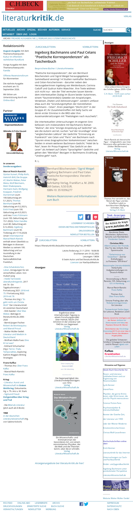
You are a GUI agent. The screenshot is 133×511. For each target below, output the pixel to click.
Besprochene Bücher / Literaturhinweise (54, 68)
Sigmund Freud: (16, 397)
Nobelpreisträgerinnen (117, 302)
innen (123, 432)
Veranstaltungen (13, 509)
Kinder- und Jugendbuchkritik (116, 464)
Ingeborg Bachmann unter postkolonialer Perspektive (115, 469)
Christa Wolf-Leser (111, 432)
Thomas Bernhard (11, 202)
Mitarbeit (8, 34)
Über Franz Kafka (117, 296)
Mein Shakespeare (12, 186)
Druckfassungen (12, 506)
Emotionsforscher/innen (114, 428)
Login (32, 34)
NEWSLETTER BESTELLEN (82, 234)
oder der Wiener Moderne (115, 423)
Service (65, 29)
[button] (80, 217)
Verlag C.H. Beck (117, 210)
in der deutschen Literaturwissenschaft (13, 417)
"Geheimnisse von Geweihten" (116, 255)
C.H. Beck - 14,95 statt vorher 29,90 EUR (117, 94)
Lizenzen (74, 262)
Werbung (51, 509)
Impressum (113, 502)
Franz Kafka (8, 374)
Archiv (21, 29)
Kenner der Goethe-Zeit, (114, 414)
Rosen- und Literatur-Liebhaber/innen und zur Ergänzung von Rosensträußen (114, 377)
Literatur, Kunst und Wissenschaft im (14, 385)
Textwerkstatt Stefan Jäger (117, 309)
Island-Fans (108, 389)
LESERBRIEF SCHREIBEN (82, 223)
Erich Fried (8, 209)
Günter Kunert (10, 174)
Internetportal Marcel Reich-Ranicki (13, 237)
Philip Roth (23, 174)
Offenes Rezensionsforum (15, 75)
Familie (6, 70)
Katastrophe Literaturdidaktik (116, 265)
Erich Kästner (109, 448)
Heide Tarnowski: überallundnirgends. (13, 280)
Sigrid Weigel (86, 168)
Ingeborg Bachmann (13, 228)
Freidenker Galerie (116, 239)
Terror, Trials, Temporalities (12, 350)
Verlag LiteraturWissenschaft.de (67, 327)
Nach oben (113, 509)
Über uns (21, 34)
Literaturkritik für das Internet (116, 452)
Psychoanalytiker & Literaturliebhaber (111, 408)
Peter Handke (20, 221)
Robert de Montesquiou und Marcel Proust (14, 327)
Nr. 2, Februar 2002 (42, 38)
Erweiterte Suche (36, 506)
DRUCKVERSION (86, 230)
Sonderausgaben (12, 166)
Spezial (31, 29)
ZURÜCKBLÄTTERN (45, 46)
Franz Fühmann (20, 215)
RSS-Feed (7, 502)
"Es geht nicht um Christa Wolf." (14, 302)
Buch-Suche (57, 506)
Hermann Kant (10, 188)
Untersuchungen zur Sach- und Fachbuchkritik (115, 458)
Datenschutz (114, 506)
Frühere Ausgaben (21, 38)
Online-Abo (8, 100)
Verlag (127, 16)
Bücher (42, 29)
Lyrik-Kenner (109, 385)
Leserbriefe (41, 502)
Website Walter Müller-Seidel (116, 498)
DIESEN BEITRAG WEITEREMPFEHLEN (76, 226)
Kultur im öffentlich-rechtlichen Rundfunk (13, 58)
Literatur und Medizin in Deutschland (14, 336)
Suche (97, 29)
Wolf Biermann (17, 183)
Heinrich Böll (9, 177)
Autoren (54, 29)
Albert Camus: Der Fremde (116, 245)
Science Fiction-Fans (112, 403)
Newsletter (34, 509)
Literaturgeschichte (64, 38)
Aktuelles (9, 29)
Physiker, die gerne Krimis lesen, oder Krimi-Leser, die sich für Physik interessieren (115, 396)
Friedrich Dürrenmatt (12, 193)
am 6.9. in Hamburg (120, 282)
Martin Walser (13, 180)
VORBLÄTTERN (91, 46)
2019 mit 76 (8, 296)
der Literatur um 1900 (113, 419)
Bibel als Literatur (16, 404)
